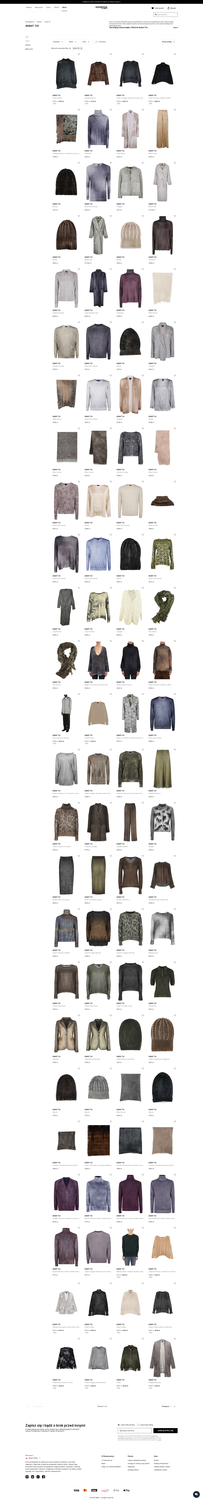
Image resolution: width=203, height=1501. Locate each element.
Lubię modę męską (146, 1425)
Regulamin (131, 1467)
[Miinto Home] (101, 7)
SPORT (56, 7)
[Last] (174, 1406)
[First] (28, 1406)
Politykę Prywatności (149, 1438)
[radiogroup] (148, 1424)
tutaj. (159, 1439)
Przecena (102, 42)
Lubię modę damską (128, 1425)
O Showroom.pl (107, 1460)
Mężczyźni (39, 7)
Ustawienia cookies (160, 1470)
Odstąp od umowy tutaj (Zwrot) (139, 1463)
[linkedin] (32, 1477)
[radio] (119, 1425)
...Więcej (175, 27)
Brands (39, 22)
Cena (84, 42)
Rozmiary (56, 42)
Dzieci (48, 7)
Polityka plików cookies (162, 1467)
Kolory (71, 42)
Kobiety (29, 7)
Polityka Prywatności (161, 1463)
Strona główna (29, 22)
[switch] (99, 41)
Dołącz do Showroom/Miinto (111, 1467)
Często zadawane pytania (137, 1460)
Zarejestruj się (165, 1430)
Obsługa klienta (133, 1470)
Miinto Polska (33, 1458)
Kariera (156, 1460)
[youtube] (38, 1477)
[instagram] (27, 1477)
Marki (64, 7)
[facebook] (43, 1477)
